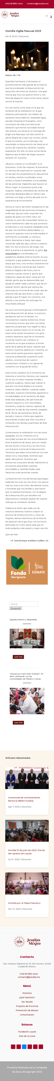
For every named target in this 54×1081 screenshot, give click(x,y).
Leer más (18, 657)
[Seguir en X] (18, 1046)
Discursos (24, 36)
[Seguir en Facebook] (13, 1046)
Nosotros (27, 993)
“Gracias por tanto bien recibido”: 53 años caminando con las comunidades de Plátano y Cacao (26, 676)
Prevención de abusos (27, 1010)
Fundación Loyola (27, 1031)
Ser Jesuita (27, 1002)
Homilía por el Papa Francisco (24, 903)
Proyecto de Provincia (27, 1006)
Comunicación (27, 1014)
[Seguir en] (24, 1046)
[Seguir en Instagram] (30, 1046)
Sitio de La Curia (27, 1036)
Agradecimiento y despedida (23, 619)
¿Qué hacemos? (27, 997)
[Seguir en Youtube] (35, 1046)
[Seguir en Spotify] (41, 1046)
